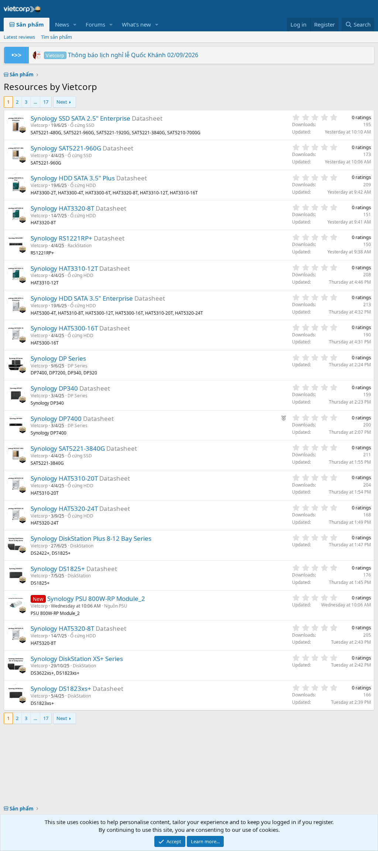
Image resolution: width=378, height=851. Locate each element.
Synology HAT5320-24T (64, 508)
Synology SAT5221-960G (66, 148)
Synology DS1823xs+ (61, 688)
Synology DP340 (54, 388)
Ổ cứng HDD (83, 185)
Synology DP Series (58, 358)
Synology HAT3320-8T (62, 208)
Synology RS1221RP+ (61, 238)
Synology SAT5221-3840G (68, 448)
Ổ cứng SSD (82, 125)
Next (61, 101)
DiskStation (81, 546)
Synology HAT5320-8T (62, 628)
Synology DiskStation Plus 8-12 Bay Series (91, 538)
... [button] (35, 101)
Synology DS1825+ (58, 568)
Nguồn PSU (115, 606)
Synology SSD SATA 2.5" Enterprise (80, 118)
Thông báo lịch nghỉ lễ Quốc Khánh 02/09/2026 (122, 55)
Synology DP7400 (56, 418)
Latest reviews (19, 37)
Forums (95, 24)
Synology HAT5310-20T (64, 478)
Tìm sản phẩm (56, 37)
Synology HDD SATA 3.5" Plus (73, 178)
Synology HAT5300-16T (64, 328)
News (62, 24)
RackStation (80, 245)
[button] (75, 24)
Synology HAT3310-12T (64, 268)
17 (45, 101)
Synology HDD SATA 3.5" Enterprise (82, 298)
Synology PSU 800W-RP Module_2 (96, 598)
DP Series (77, 366)
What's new (136, 24)
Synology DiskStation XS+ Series (77, 658)
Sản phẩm (29, 24)
